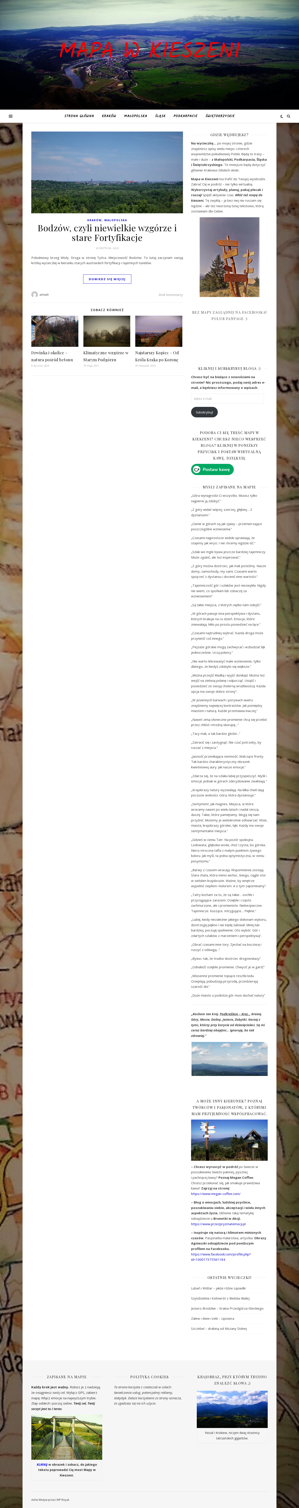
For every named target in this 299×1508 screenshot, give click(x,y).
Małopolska (135, 116)
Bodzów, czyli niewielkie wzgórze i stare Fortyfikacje (107, 232)
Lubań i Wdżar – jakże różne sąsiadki (218, 1288)
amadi (44, 294)
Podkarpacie (186, 116)
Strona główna (79, 116)
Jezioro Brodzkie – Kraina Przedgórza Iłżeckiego (227, 1308)
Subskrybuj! (204, 412)
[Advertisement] (224, 346)
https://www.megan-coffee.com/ (216, 1193)
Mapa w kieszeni (149, 52)
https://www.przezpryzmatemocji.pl (218, 1224)
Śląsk (160, 116)
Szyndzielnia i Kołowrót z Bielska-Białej (220, 1298)
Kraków (109, 116)
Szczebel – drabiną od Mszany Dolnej (219, 1328)
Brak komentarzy (171, 294)
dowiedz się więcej (107, 279)
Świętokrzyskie (220, 116)
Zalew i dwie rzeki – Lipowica (212, 1318)
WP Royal (62, 1500)
